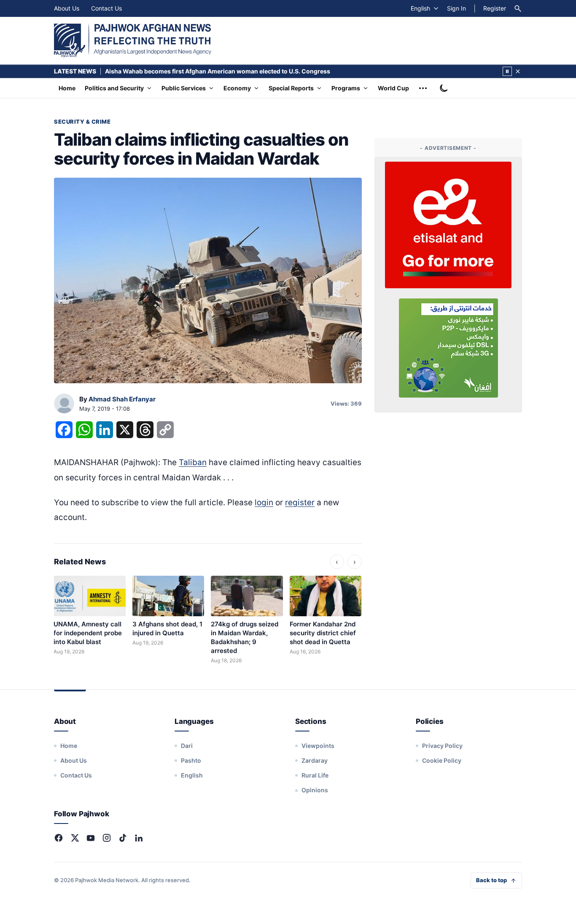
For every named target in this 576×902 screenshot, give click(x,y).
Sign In (456, 8)
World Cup (393, 88)
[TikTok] (122, 837)
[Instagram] (106, 837)
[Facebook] (58, 837)
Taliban (193, 462)
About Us (66, 8)
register (300, 502)
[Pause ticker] (507, 71)
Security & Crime (82, 121)
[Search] (518, 8)
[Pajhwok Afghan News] (132, 40)
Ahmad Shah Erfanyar (122, 399)
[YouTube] (90, 837)
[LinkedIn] (138, 837)
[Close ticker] (518, 71)
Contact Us (106, 8)
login (264, 502)
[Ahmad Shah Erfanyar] (64, 404)
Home (67, 88)
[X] (74, 837)
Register (494, 8)
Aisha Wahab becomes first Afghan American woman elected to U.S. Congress (217, 71)
